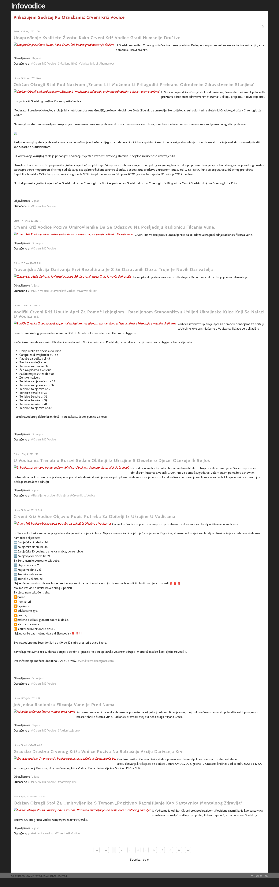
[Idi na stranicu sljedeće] (179, 850)
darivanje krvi (89, 63)
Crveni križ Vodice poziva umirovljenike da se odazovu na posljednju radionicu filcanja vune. (114, 227)
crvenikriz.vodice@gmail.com (95, 661)
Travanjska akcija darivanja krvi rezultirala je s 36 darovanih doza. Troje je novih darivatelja (113, 269)
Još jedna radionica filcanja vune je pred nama (64, 704)
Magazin (37, 58)
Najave (36, 725)
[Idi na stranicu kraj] (188, 850)
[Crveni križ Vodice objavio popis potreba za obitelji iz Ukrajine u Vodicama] (62, 523)
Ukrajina (63, 495)
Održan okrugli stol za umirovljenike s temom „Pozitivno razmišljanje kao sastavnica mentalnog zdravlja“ (128, 803)
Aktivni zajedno (70, 730)
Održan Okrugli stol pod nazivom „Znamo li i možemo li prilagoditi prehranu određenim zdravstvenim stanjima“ (134, 84)
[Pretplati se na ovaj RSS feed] (262, 26)
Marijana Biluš (68, 63)
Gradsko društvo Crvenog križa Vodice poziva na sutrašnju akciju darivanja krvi (99, 751)
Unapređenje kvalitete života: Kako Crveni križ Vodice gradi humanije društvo (97, 37)
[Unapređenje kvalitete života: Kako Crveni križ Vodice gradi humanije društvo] (64, 44)
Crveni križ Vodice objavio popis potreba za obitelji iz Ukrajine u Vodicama (94, 516)
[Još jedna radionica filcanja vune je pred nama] (44, 711)
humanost (107, 63)
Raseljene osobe (44, 495)
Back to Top (261, 876)
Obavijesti (38, 243)
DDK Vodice (41, 291)
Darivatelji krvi (88, 291)
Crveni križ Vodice (44, 63)
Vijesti (35, 201)
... (146, 850)
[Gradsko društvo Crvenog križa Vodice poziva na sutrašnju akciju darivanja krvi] (65, 758)
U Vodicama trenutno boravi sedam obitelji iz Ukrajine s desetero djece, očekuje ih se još (112, 460)
